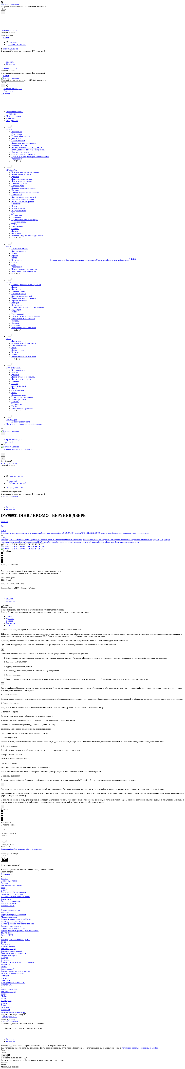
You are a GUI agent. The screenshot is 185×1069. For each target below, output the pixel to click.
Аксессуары (106, 533)
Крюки (4, 994)
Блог (3, 888)
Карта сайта (6, 899)
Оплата (9, 616)
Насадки (132, 540)
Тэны (3, 1005)
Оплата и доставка (9, 881)
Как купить (11, 623)
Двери (3, 942)
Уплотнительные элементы (78, 542)
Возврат (9, 621)
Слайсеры (45, 533)
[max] (9, 60)
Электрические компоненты (127, 542)
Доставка (10, 619)
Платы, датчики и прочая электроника (17, 924)
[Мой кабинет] (2, 437)
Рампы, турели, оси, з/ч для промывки (17, 962)
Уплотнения (6, 933)
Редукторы (14, 542)
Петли (3, 998)
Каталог (4, 878)
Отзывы (9, 625)
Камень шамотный (9, 989)
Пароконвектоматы (9, 533)
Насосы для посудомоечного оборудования (130, 533)
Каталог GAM (7, 985)
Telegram (9, 62)
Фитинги (102, 542)
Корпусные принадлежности (101, 540)
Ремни (22, 542)
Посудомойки (56, 533)
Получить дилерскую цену (12, 583)
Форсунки (110, 542)
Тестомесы (22, 533)
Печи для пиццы (34, 533)
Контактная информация (11, 885)
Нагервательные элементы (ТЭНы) (16, 919)
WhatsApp (10, 64)
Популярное (141, 540)
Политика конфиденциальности (15, 892)
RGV (85, 533)
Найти (4, 1055)
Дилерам (5, 883)
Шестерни (5, 1010)
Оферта (4, 890)
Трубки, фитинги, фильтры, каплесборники (20, 930)
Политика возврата (9, 903)
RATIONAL (73, 533)
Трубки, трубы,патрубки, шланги (52, 542)
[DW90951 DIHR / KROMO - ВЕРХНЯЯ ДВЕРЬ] (22, 546)
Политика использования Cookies (15, 897)
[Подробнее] (2, 851)
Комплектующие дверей (78, 540)
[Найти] (3, 12)
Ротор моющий (31, 542)
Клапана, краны (46, 540)
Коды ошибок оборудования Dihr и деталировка (21, 849)
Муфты (4, 996)
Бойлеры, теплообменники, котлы (15, 540)
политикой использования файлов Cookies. (140, 1048)
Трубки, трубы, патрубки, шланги (15, 971)
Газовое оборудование (10, 910)
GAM (80, 533)
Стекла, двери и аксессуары (13, 928)
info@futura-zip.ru (10, 49)
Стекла (4, 1003)
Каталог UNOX (7, 906)
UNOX (65, 533)
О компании (6, 874)
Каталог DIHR (7, 935)
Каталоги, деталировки (11, 901)
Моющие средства (9, 917)
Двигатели (35, 540)
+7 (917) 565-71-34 (9, 30)
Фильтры (94, 542)
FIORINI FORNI (94, 533)
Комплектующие (60, 540)
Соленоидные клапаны (11, 926)
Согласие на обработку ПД (12, 894)
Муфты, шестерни (121, 540)
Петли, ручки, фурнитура (12, 921)
